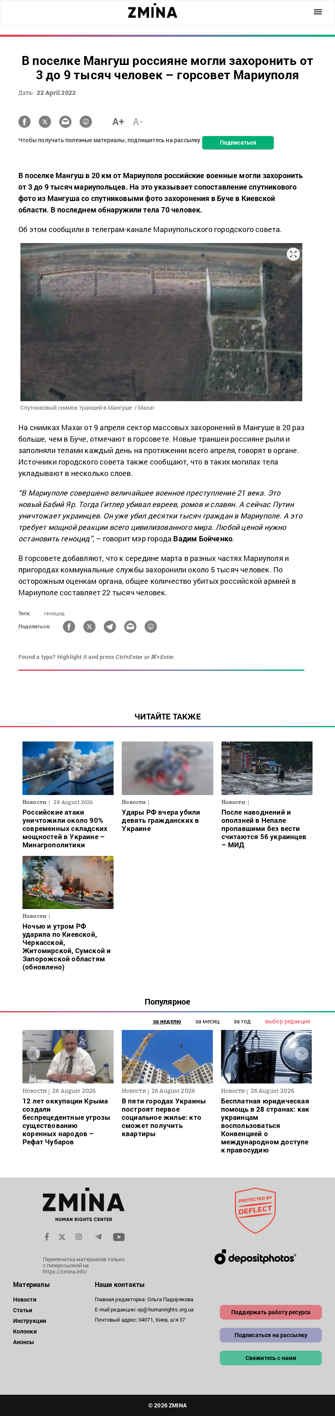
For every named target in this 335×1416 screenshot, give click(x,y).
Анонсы (24, 1342)
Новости (24, 1299)
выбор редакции (287, 1021)
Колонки (25, 1331)
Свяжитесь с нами (271, 1358)
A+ (118, 121)
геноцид (54, 613)
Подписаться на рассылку (271, 1335)
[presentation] (33, 1054)
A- (138, 121)
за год (242, 1021)
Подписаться (238, 142)
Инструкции (29, 1320)
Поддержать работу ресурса (270, 1312)
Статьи (23, 1310)
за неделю (167, 1021)
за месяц (207, 1021)
